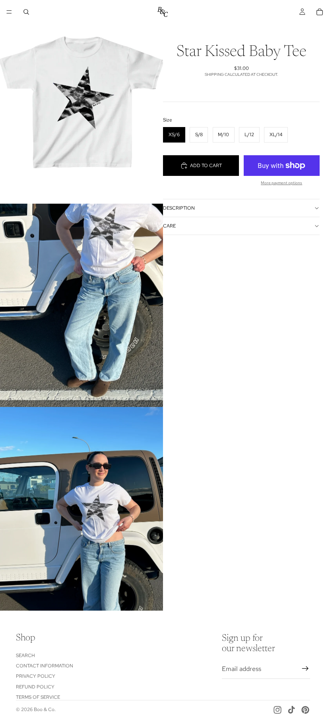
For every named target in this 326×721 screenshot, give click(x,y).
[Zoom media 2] (81, 305)
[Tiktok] (291, 710)
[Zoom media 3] (81, 509)
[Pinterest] (305, 710)
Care (169, 226)
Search (25, 655)
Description (179, 208)
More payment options (281, 182)
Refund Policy (35, 686)
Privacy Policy (35, 676)
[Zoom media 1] (81, 102)
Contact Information (44, 665)
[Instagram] (277, 710)
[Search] (26, 12)
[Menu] (9, 12)
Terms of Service (38, 697)
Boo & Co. (45, 709)
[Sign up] (305, 668)
